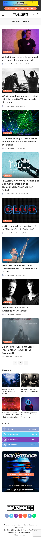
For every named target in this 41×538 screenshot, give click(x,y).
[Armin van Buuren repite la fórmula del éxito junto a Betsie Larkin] (20, 250)
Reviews (7, 51)
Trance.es (8, 357)
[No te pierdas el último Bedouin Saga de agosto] (30, 380)
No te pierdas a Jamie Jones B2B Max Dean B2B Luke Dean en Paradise (10, 415)
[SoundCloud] (25, 516)
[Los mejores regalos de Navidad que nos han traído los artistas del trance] (20, 123)
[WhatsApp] (34, 516)
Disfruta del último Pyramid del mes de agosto (8, 391)
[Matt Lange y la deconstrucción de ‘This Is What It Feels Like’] (20, 210)
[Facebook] (20, 429)
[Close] (38, 5)
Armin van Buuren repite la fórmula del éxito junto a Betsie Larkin (19, 268)
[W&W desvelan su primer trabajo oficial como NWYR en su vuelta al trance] (20, 80)
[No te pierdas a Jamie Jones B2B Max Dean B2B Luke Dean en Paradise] (11, 404)
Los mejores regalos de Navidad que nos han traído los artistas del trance (20, 141)
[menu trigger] (4, 14)
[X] (11, 516)
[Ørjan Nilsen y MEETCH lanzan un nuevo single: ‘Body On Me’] (30, 404)
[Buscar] (38, 14)
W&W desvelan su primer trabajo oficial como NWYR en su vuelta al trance (20, 99)
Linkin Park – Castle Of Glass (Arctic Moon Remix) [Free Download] (18, 349)
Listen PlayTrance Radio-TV (20, 474)
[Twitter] (20, 434)
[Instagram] (20, 439)
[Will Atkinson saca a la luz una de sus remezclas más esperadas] (20, 41)
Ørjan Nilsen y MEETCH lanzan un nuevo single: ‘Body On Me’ (29, 415)
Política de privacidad (20, 535)
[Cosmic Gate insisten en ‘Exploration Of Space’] (20, 292)
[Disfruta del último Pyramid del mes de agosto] (11, 380)
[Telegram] (20, 444)
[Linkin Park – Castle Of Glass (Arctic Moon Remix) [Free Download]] (20, 331)
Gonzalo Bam (9, 64)
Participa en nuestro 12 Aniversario (20, 8)
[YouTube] (20, 516)
